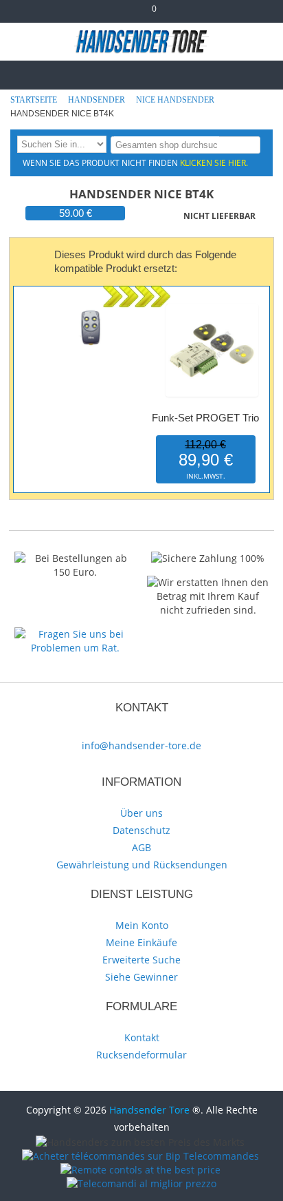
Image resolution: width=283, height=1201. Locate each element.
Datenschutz (141, 830)
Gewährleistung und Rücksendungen (141, 864)
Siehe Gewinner (141, 976)
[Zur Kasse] (125, 14)
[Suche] (248, 144)
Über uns (141, 812)
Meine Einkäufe (141, 942)
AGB (141, 847)
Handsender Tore (149, 1109)
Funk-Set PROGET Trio (205, 418)
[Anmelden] (180, 14)
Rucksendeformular (141, 1054)
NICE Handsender (176, 100)
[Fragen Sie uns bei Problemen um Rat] (75, 633)
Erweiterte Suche (141, 959)
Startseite (34, 100)
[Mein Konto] (103, 14)
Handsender (97, 100)
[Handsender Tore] (142, 41)
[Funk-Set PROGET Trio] (212, 306)
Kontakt (141, 1037)
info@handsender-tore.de (141, 745)
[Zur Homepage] (22, 73)
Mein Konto (141, 925)
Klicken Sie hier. (214, 162)
